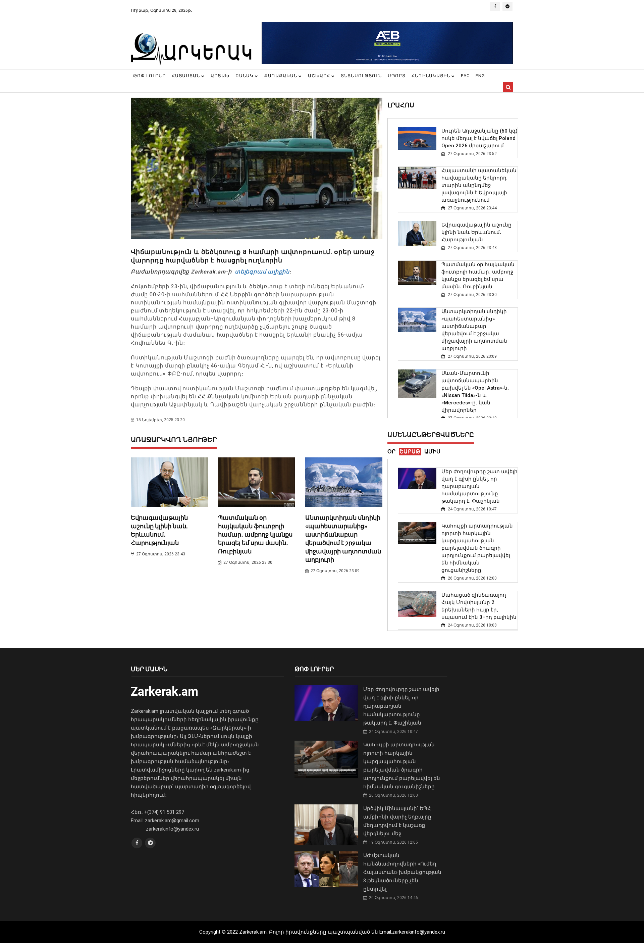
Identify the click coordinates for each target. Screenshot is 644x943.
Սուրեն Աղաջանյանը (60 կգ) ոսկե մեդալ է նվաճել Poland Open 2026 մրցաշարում (479, 138)
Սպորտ (397, 75)
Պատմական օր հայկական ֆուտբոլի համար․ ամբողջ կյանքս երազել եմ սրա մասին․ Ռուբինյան (255, 534)
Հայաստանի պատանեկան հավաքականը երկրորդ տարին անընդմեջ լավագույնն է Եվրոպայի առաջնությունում (479, 185)
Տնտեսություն (361, 75)
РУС (465, 75)
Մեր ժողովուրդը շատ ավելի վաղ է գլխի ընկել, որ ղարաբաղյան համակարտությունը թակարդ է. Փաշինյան (479, 486)
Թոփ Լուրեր (149, 75)
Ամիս (432, 451)
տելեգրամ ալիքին (261, 271)
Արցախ (220, 75)
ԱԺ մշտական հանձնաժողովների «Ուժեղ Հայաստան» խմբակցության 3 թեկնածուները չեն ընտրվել (402, 872)
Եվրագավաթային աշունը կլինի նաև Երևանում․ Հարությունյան (476, 232)
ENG (480, 75)
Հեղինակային (431, 75)
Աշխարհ (319, 75)
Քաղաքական (281, 75)
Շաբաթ (409, 451)
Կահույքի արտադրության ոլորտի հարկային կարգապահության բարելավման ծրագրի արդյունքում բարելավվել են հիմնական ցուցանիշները (477, 548)
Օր (391, 451)
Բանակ (245, 75)
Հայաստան (186, 75)
